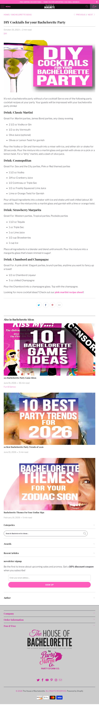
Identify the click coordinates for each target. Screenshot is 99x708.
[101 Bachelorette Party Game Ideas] (49, 349)
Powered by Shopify (75, 691)
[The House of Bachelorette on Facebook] (43, 680)
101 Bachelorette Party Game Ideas (20, 377)
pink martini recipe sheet (69, 292)
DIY (5, 33)
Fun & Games (10, 387)
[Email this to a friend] (59, 305)
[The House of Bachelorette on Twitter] (38, 680)
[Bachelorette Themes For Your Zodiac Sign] (49, 484)
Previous (80, 15)
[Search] (86, 6)
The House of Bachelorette (34, 691)
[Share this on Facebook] (46, 305)
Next (90, 15)
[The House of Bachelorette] (49, 6)
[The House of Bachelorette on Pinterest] (52, 680)
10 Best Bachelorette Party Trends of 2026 (23, 447)
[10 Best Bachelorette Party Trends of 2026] (49, 419)
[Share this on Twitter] (39, 305)
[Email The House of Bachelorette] (61, 680)
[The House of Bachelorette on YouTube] (47, 680)
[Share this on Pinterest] (52, 305)
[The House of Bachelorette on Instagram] (56, 680)
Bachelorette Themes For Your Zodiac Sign (24, 512)
